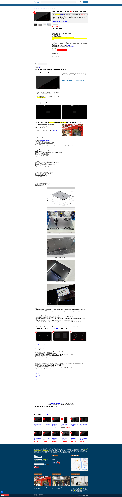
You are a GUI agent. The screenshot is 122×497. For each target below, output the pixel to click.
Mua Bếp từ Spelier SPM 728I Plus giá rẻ (55, 403)
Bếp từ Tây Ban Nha (39, 375)
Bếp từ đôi (38, 378)
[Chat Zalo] (2, 492)
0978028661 (36, 460)
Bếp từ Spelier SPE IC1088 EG (64, 439)
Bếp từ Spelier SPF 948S (74, 439)
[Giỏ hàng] (80, 2)
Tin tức (83, 5)
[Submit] (75, 2)
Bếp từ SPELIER (53, 328)
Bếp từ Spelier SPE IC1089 (83, 425)
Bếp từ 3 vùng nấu (39, 379)
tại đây (52, 147)
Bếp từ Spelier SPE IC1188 (37, 425)
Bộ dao (67, 5)
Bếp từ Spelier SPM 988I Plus (83, 439)
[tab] (36, 64)
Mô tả (36, 63)
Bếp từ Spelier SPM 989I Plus (74, 425)
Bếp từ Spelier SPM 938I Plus (46, 439)
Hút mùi (39, 5)
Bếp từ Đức (38, 373)
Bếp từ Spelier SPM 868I (37, 439)
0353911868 (55, 130)
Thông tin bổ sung (42, 63)
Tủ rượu (76, 5)
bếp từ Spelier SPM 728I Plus (45, 140)
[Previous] (35, 16)
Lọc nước (47, 5)
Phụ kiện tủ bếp (71, 5)
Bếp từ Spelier (45, 8)
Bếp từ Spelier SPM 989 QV (40, 344)
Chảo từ (63, 5)
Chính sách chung (55, 461)
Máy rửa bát (43, 5)
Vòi (57, 5)
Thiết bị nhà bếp (36, 8)
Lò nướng (51, 5)
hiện (39, 67)
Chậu (55, 5)
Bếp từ (35, 5)
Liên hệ (53, 459)
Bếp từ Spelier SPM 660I (64, 425)
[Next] (49, 16)
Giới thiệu (53, 458)
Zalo (58, 130)
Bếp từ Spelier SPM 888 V (57, 344)
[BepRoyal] (36, 2)
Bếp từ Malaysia (38, 376)
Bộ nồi (60, 5)
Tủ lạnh (80, 5)
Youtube (41, 149)
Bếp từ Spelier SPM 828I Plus (55, 425)
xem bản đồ (43, 461)
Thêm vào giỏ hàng (62, 50)
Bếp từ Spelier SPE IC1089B (55, 439)
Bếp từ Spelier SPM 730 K (74, 344)
